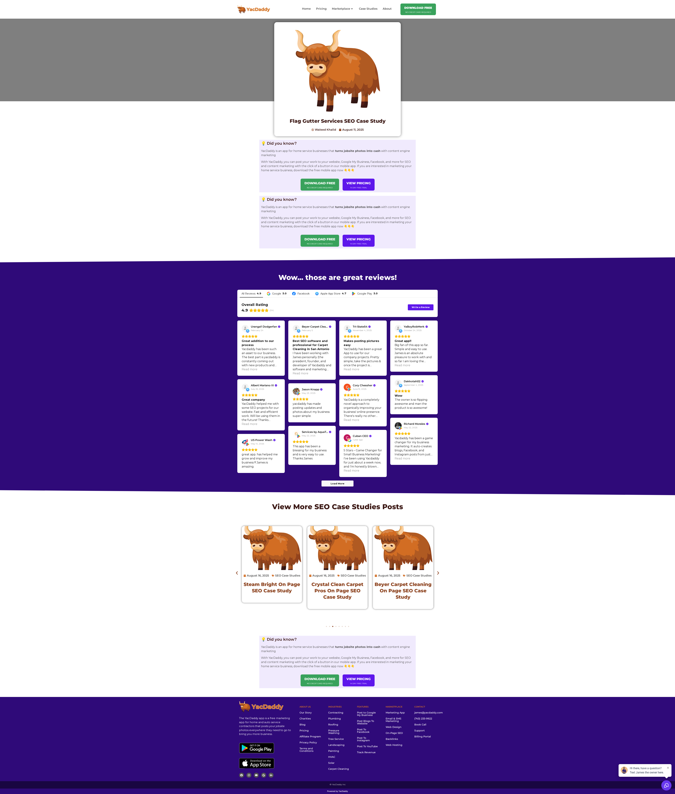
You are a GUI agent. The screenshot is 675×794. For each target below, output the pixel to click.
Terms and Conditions (306, 750)
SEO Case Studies (347, 506)
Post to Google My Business (366, 714)
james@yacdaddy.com (428, 712)
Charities (305, 718)
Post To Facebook (363, 731)
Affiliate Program (310, 736)
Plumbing (334, 718)
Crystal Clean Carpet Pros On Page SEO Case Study (337, 590)
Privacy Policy (308, 742)
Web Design (393, 727)
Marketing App (395, 712)
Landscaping (336, 745)
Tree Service (336, 739)
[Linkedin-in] (271, 775)
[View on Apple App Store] (245, 328)
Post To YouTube (367, 746)
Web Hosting (394, 745)
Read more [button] (249, 369)
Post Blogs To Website (365, 722)
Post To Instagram (363, 739)
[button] (237, 573)
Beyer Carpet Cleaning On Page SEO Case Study (403, 590)
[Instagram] (248, 775)
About (387, 8)
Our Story (306, 712)
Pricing (321, 8)
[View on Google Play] (347, 387)
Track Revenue (366, 752)
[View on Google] (347, 437)
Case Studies (368, 8)
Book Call (420, 724)
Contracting (335, 712)
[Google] (263, 775)
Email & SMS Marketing (393, 720)
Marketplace (341, 8)
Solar (331, 762)
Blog (303, 724)
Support (419, 730)
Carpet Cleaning (338, 768)
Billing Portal (422, 736)
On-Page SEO (394, 733)
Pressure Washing (333, 732)
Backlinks (392, 739)
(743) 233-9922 (423, 718)
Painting (333, 751)
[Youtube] (256, 775)
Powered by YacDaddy (337, 791)
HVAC (331, 756)
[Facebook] (241, 775)
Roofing (333, 724)
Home (306, 8)
